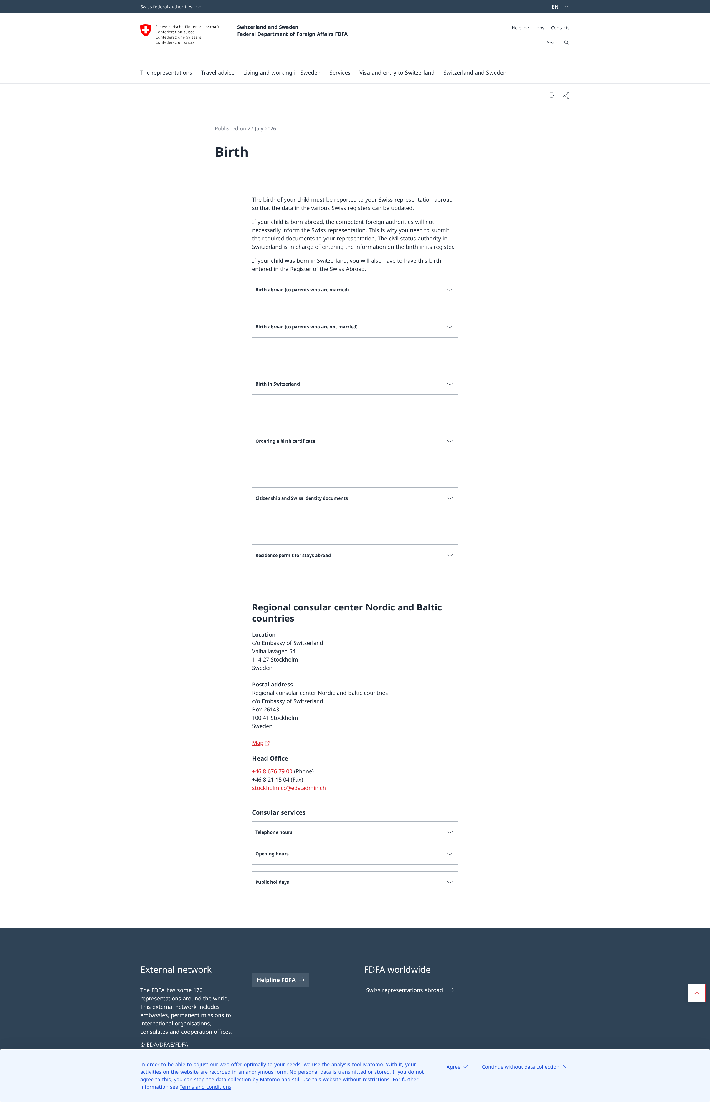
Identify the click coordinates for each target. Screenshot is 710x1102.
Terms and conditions (205, 1086)
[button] (166, 72)
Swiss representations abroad (404, 990)
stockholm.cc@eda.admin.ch (289, 788)
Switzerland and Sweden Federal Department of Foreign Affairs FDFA (292, 30)
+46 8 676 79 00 (272, 771)
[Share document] (566, 95)
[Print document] (551, 95)
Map (257, 742)
